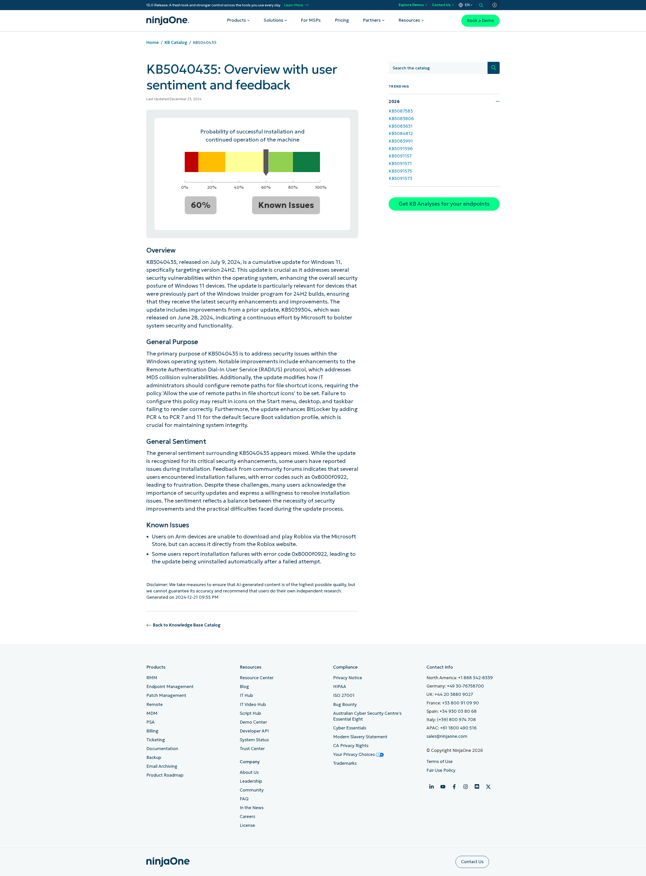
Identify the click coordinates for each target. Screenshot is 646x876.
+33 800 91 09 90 (460, 703)
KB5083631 (401, 126)
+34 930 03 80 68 (458, 711)
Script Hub (250, 713)
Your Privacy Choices (354, 754)
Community (252, 790)
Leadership (251, 781)
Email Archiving (161, 766)
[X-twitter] (488, 787)
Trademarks (345, 763)
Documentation (162, 748)
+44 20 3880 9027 (454, 694)
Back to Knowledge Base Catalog (187, 625)
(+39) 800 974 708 (456, 719)
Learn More (293, 5)
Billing (152, 731)
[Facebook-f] (454, 787)
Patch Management (166, 695)
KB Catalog (176, 42)
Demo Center (253, 722)
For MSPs (311, 20)
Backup (153, 757)
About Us (249, 772)
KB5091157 (400, 156)
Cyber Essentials (349, 728)
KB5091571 (400, 163)
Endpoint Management (170, 686)
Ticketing (155, 740)
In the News (251, 807)
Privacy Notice (347, 677)
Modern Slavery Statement (360, 737)
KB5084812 (401, 133)
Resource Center (257, 677)
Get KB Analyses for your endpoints (444, 204)
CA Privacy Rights (350, 745)
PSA (150, 722)
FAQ (244, 799)
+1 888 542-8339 (475, 677)
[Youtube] (443, 787)
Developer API (254, 731)
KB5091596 (401, 148)
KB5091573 (400, 178)
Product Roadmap (164, 775)
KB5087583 (401, 111)
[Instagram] (466, 787)
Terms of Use (439, 761)
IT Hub (246, 695)
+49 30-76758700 (465, 686)
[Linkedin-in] (431, 787)
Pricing (342, 20)
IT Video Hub (253, 704)
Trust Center (252, 748)
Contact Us (441, 5)
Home (152, 42)
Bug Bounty (345, 704)
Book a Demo (480, 20)
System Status (254, 740)
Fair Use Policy (440, 770)
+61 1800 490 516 (458, 728)
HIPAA (339, 686)
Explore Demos (411, 5)
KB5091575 (400, 171)
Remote (154, 704)
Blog (244, 686)
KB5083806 (401, 118)
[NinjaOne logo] (167, 20)
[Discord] (477, 787)
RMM (151, 677)
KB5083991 (401, 141)
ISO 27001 (344, 695)
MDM (151, 713)
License (247, 825)
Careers (247, 816)
